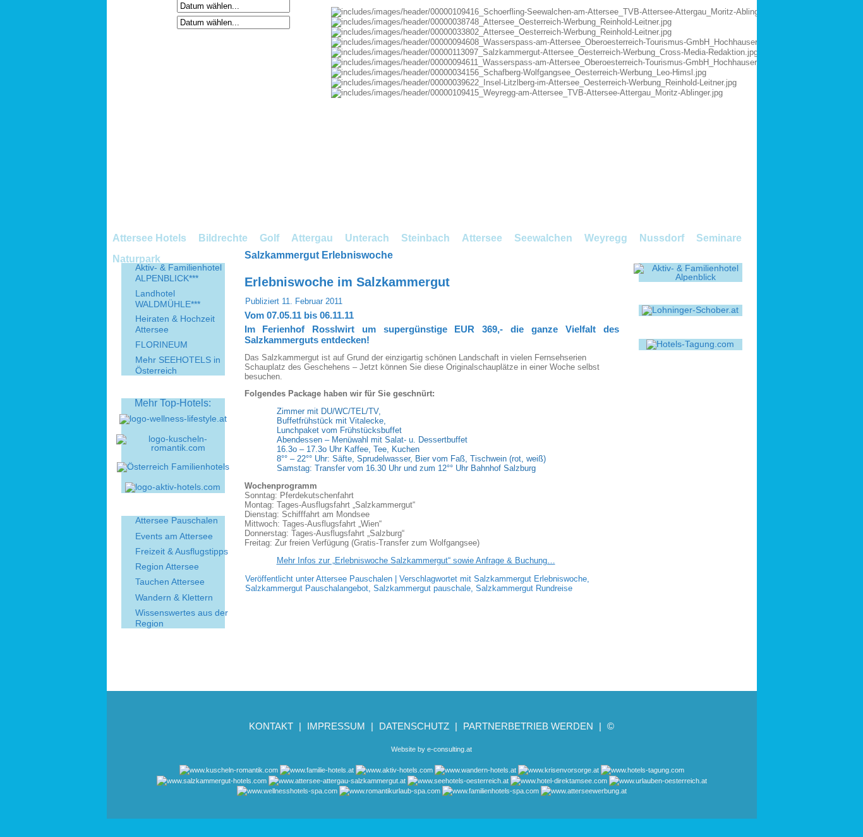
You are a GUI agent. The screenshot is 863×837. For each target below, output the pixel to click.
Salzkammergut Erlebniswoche (530, 578)
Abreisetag (151, 22)
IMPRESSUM (336, 726)
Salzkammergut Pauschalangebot (306, 588)
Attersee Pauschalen (176, 520)
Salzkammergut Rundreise (524, 588)
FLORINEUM (161, 344)
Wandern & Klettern (174, 597)
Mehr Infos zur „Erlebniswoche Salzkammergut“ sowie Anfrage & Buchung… (416, 560)
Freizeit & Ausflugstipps (181, 551)
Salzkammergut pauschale (422, 588)
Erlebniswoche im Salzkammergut (347, 282)
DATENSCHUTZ (414, 726)
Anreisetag (151, 5)
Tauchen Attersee (170, 582)
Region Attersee (167, 566)
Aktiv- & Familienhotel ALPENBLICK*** (178, 272)
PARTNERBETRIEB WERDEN (528, 726)
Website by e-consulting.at (431, 749)
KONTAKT (271, 726)
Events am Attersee (174, 536)
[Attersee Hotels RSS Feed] (121, 796)
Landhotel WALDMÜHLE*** (167, 298)
